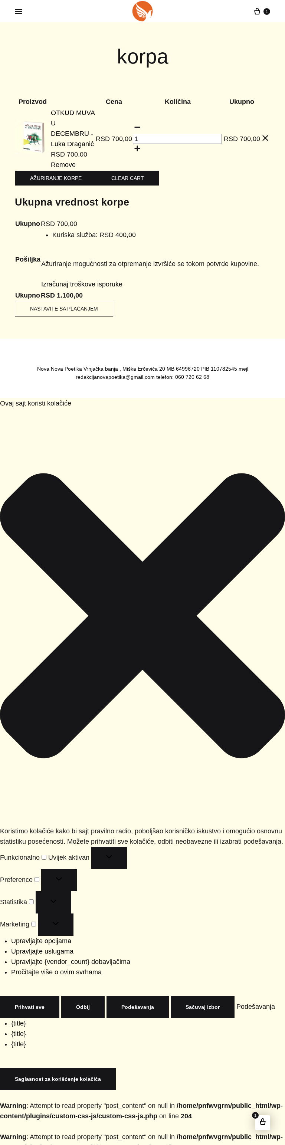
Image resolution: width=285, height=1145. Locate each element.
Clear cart (117, 168)
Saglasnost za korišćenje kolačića (52, 1070)
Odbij (78, 998)
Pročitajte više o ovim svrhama (50, 963)
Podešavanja (129, 998)
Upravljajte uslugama (38, 942)
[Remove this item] (265, 134)
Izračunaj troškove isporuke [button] (75, 275)
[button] (142, 608)
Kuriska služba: (88, 225)
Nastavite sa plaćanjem (60, 299)
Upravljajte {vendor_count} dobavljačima (64, 953)
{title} (17, 1014)
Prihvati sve (27, 998)
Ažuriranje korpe (52, 168)
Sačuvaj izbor (191, 998)
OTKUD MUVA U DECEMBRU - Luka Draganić (89, 123)
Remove (76, 155)
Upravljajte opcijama (38, 932)
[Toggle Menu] (18, 11)
